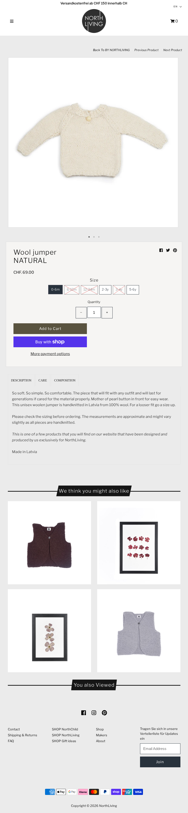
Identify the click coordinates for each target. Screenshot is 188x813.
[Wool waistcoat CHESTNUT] (49, 542)
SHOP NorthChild (65, 729)
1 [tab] (89, 237)
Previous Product (146, 50)
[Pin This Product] (175, 250)
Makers (101, 735)
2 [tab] (94, 237)
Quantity (94, 302)
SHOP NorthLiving (66, 735)
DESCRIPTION (21, 380)
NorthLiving (108, 806)
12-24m (89, 289)
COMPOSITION (64, 380)
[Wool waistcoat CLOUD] (138, 630)
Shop (100, 729)
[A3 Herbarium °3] (138, 542)
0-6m (55, 289)
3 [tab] (98, 237)
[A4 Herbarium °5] (49, 630)
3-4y (119, 289)
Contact (14, 729)
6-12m (72, 289)
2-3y (105, 289)
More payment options (50, 354)
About (100, 741)
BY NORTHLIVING (117, 50)
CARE (42, 380)
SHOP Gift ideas (64, 741)
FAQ (11, 741)
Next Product (172, 50)
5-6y (132, 289)
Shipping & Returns (22, 735)
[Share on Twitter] (168, 250)
